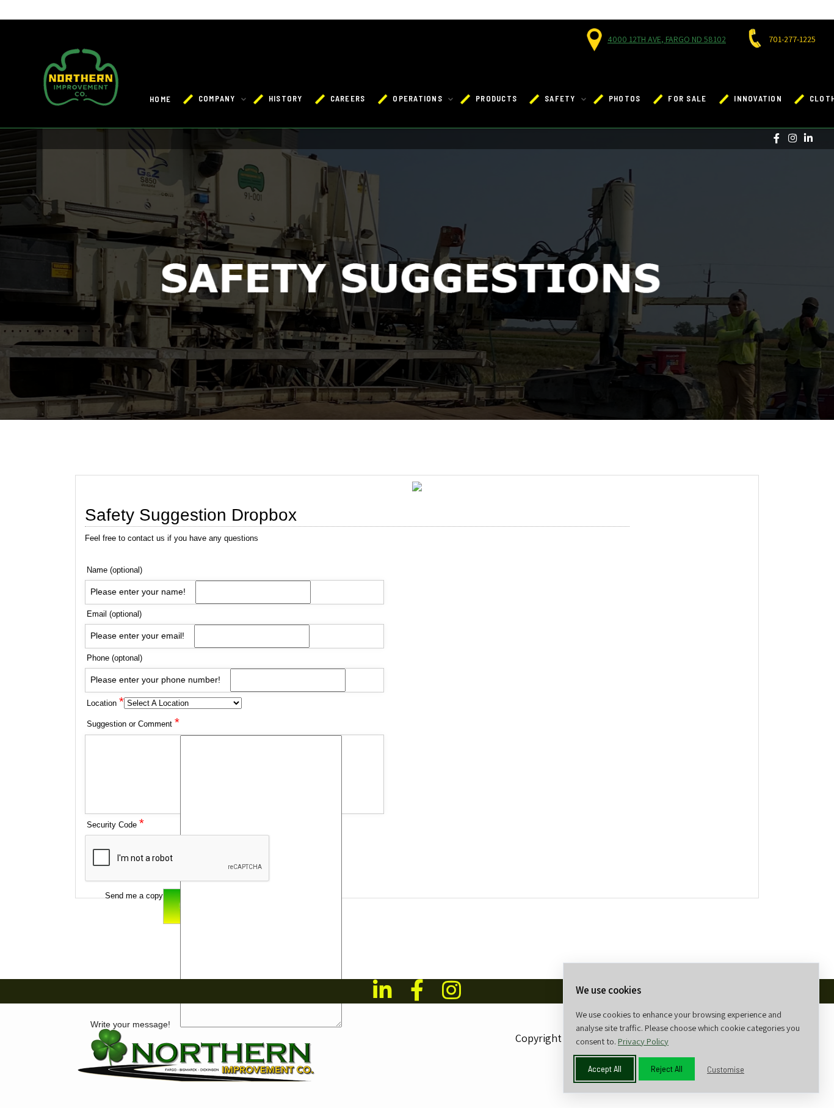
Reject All (667, 1068)
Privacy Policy (643, 1041)
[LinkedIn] (808, 138)
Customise (725, 1069)
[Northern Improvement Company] (81, 77)
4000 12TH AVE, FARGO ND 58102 (666, 39)
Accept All (605, 1068)
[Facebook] (776, 138)
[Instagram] (792, 138)
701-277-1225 (792, 39)
